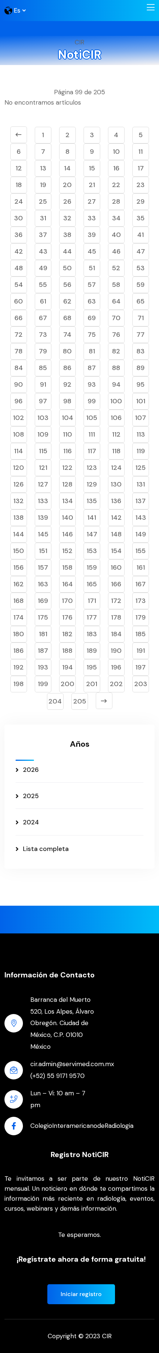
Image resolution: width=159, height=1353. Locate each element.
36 (18, 234)
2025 (31, 796)
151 (43, 550)
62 (67, 301)
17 (141, 168)
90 (18, 384)
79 (43, 351)
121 (43, 467)
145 (43, 534)
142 (116, 517)
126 (18, 484)
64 (116, 301)
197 (140, 667)
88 (116, 367)
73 (43, 334)
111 (91, 434)
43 (43, 251)
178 (116, 617)
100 (116, 401)
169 (43, 600)
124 (116, 467)
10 (116, 151)
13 (43, 168)
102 (18, 417)
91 (43, 384)
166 (116, 584)
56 (67, 284)
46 (116, 251)
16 (116, 168)
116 (67, 451)
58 (116, 284)
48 (18, 268)
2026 (31, 770)
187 (43, 650)
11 (140, 151)
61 (43, 301)
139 (43, 517)
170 (67, 600)
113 (140, 434)
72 (18, 334)
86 (67, 367)
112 (116, 434)
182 (67, 634)
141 (91, 517)
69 (92, 317)
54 (18, 284)
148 (116, 534)
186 (18, 650)
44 (67, 251)
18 (19, 184)
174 (18, 617)
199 (43, 683)
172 (116, 600)
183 (92, 634)
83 (140, 351)
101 (140, 401)
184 (116, 634)
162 (18, 584)
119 (140, 451)
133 (43, 500)
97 (43, 401)
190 (116, 650)
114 (18, 451)
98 (67, 401)
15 (92, 168)
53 (140, 268)
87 (92, 367)
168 (18, 600)
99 (92, 401)
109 (42, 434)
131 (140, 484)
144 (18, 534)
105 (91, 417)
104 (67, 417)
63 (92, 301)
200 (67, 683)
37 (43, 234)
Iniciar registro (81, 1294)
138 (18, 517)
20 (67, 184)
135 (92, 500)
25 (43, 201)
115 (43, 451)
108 (18, 434)
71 (141, 317)
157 (43, 567)
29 (140, 201)
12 (19, 168)
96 (18, 401)
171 (92, 600)
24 (18, 201)
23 (140, 184)
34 (116, 218)
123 (92, 467)
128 (67, 484)
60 (18, 301)
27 (92, 201)
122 (67, 467)
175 (43, 617)
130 (116, 484)
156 (18, 567)
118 (116, 451)
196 (116, 667)
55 (43, 284)
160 (116, 567)
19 (43, 184)
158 (67, 567)
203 (140, 683)
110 (67, 434)
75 (92, 334)
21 (92, 184)
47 (140, 251)
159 (92, 567)
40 (116, 234)
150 (18, 550)
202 (116, 683)
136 (116, 500)
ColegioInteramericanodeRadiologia (81, 1126)
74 (67, 334)
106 (116, 417)
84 (18, 367)
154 (116, 550)
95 (140, 384)
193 (43, 667)
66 (18, 317)
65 (140, 301)
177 (92, 617)
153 (92, 550)
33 (92, 218)
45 (92, 251)
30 (18, 218)
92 (67, 384)
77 (140, 334)
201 (91, 683)
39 (92, 234)
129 (92, 484)
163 (43, 584)
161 (140, 567)
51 (92, 268)
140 (67, 517)
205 (79, 701)
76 (116, 334)
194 (67, 667)
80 (67, 351)
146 (67, 534)
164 (67, 584)
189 (92, 650)
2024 (31, 822)
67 (43, 317)
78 (18, 351)
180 (18, 634)
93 (92, 384)
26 (67, 201)
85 (43, 367)
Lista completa (46, 849)
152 (67, 550)
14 (67, 168)
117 (92, 451)
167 (140, 584)
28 (116, 201)
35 (140, 218)
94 (116, 384)
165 (92, 584)
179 (140, 617)
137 (140, 500)
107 (140, 417)
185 (140, 634)
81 (92, 351)
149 (140, 534)
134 (67, 500)
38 (67, 234)
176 (67, 617)
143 (140, 517)
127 (43, 484)
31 (43, 218)
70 (116, 317)
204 (55, 701)
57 (92, 284)
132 (18, 500)
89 (140, 367)
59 (140, 284)
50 (67, 268)
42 (18, 251)
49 (43, 268)
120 (18, 467)
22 (116, 184)
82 (116, 351)
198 (18, 683)
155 (140, 550)
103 (42, 417)
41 (140, 234)
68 (67, 317)
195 (92, 667)
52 (116, 268)
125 (140, 467)
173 (140, 600)
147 (92, 534)
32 (67, 218)
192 (18, 667)
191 (140, 650)
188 (67, 650)
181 (43, 634)
